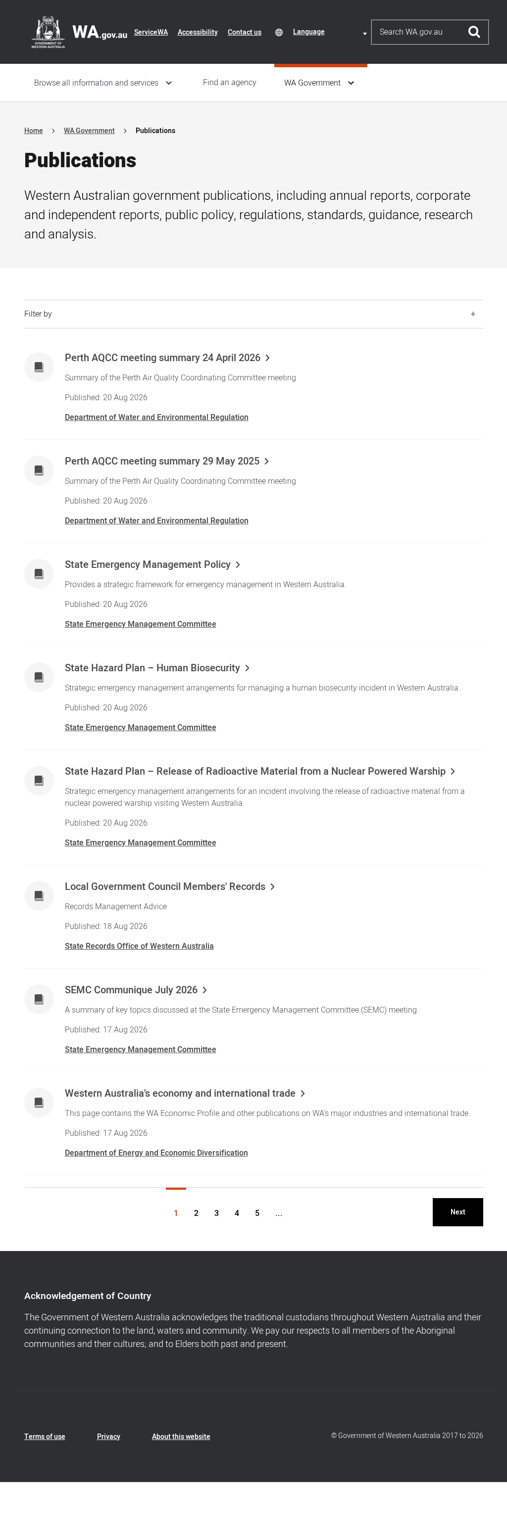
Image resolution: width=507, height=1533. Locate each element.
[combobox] (331, 32)
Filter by (38, 314)
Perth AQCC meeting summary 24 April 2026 (162, 358)
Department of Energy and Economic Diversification (156, 1153)
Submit (474, 32)
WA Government (312, 83)
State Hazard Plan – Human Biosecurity (152, 668)
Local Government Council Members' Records (165, 887)
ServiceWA (151, 32)
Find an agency (229, 83)
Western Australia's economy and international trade (180, 1094)
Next (458, 1212)
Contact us (244, 32)
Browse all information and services (96, 83)
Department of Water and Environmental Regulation (157, 417)
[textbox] (331, 32)
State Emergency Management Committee (140, 624)
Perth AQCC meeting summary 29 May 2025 (162, 461)
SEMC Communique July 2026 (131, 990)
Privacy (108, 1437)
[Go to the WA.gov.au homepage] (79, 32)
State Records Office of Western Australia (139, 946)
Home (33, 131)
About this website (181, 1437)
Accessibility (198, 32)
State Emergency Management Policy (148, 565)
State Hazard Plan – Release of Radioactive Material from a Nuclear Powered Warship (255, 772)
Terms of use (44, 1437)
